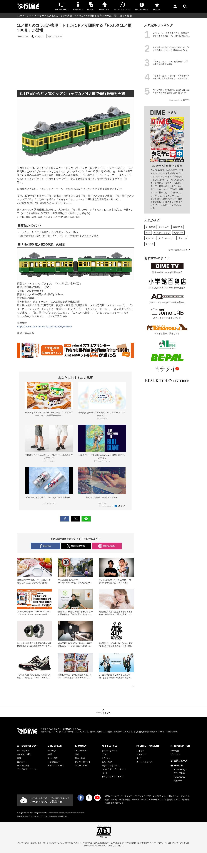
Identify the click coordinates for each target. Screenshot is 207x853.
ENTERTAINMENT (149, 745)
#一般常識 (150, 227)
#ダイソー (150, 238)
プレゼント (175, 754)
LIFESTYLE (111, 745)
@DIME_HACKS (78, 546)
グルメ (105, 754)
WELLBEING (179, 773)
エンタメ (29, 15)
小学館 (114, 799)
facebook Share (64, 519)
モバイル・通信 (24, 754)
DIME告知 (174, 750)
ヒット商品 (53, 758)
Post (75, 519)
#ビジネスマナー (167, 238)
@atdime (47, 546)
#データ (149, 243)
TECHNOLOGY (28, 745)
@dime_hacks (109, 546)
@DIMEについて (112, 796)
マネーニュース (82, 765)
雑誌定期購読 (124, 799)
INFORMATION (182, 745)
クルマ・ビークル (110, 750)
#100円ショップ (162, 232)
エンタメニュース (144, 761)
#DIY (148, 232)
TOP (19, 15)
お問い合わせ (172, 796)
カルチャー (141, 754)
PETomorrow (180, 777)
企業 (50, 754)
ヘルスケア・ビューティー (113, 769)
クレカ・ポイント (83, 761)
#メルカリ (164, 227)
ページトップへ (103, 712)
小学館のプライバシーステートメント (147, 799)
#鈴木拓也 (177, 227)
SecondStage (180, 769)
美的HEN (178, 780)
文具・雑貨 (107, 761)
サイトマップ (126, 796)
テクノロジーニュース (27, 769)
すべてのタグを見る (178, 249)
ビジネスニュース (56, 765)
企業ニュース (180, 760)
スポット (140, 750)
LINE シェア (86, 519)
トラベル (106, 758)
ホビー (40, 15)
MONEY (82, 745)
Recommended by (106, 506)
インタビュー (54, 761)
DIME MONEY (81, 750)
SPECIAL (178, 765)
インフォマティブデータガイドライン (149, 796)
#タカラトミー (55, 36)
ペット (105, 773)
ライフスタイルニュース (113, 776)
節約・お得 (80, 758)
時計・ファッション (111, 765)
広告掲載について (172, 799)
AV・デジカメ (23, 750)
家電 (19, 758)
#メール (183, 238)
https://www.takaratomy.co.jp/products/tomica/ (44, 326)
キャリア (52, 750)
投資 (77, 754)
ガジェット (22, 761)
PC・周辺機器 (23, 765)
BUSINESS (56, 745)
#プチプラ (178, 232)
